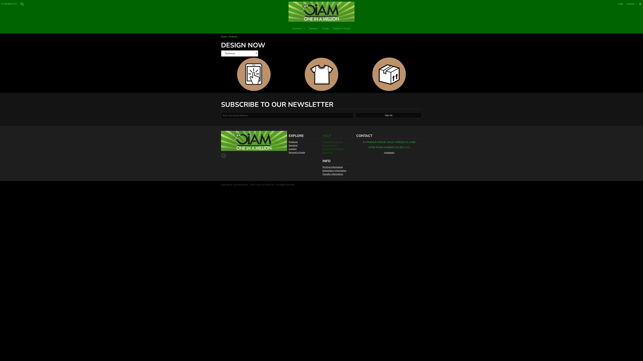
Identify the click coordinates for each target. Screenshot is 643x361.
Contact (293, 149)
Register (631, 4)
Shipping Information (333, 149)
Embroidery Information (334, 170)
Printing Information (333, 167)
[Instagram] (223, 155)
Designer (293, 145)
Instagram (389, 152)
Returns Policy (330, 145)
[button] (22, 4)
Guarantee (328, 152)
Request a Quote (297, 152)
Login (620, 4)
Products (293, 142)
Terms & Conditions (333, 142)
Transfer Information (333, 174)
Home (224, 36)
